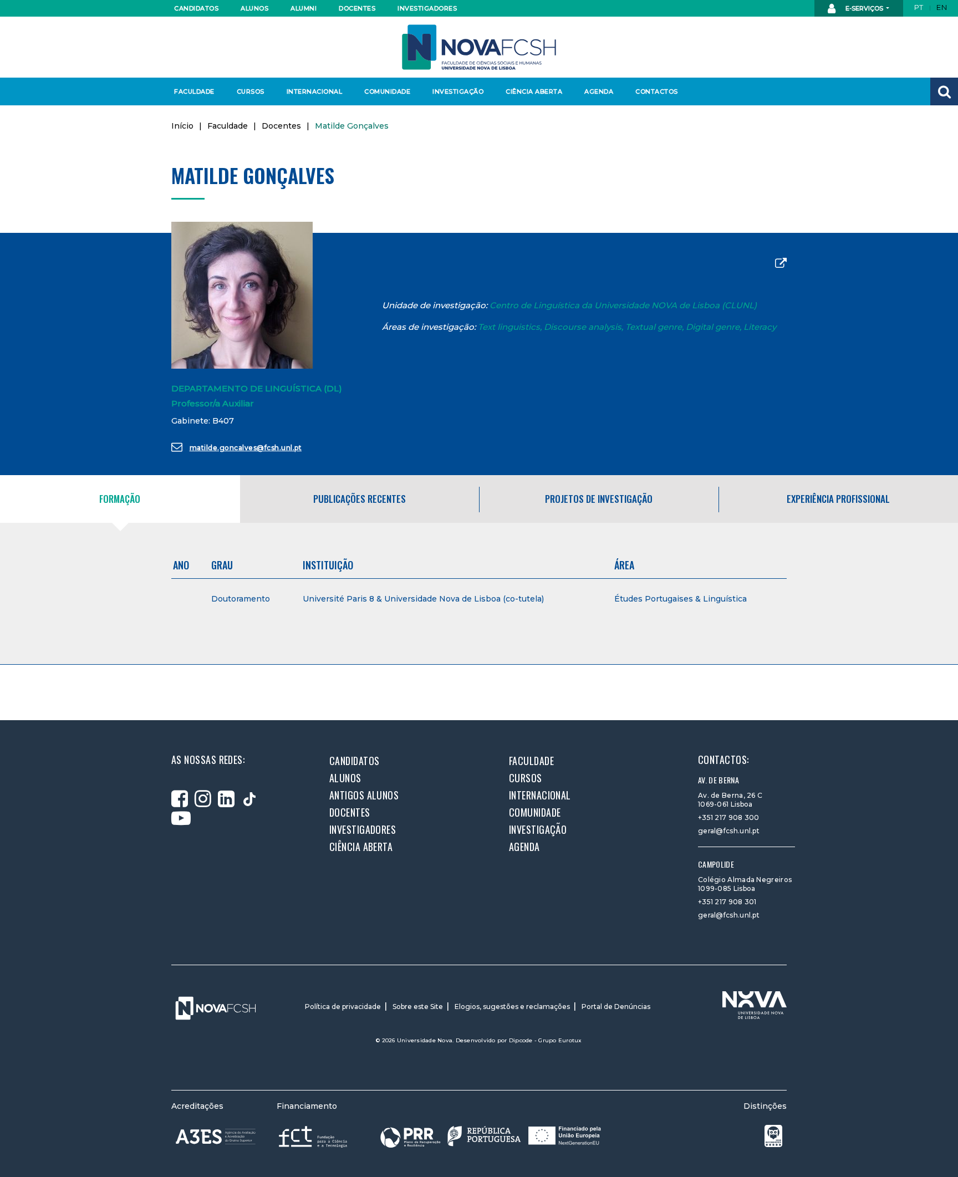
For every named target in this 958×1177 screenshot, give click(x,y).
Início (182, 126)
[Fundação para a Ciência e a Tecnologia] (314, 1136)
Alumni (304, 8)
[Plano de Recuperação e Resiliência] (490, 1136)
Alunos (254, 8)
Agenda (598, 91)
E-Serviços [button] (864, 8)
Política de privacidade (343, 1006)
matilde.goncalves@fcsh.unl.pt (246, 448)
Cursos (250, 91)
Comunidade (387, 91)
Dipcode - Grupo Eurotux (545, 1040)
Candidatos (196, 8)
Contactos (656, 91)
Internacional (314, 91)
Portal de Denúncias (616, 1006)
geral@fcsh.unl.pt (729, 831)
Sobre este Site (418, 1006)
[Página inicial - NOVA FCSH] (479, 46)
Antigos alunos (364, 795)
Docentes (357, 8)
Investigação (457, 91)
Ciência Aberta (534, 91)
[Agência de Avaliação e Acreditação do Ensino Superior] (215, 1136)
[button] (944, 91)
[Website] (781, 264)
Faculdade (194, 91)
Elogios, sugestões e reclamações (512, 1006)
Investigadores (427, 8)
